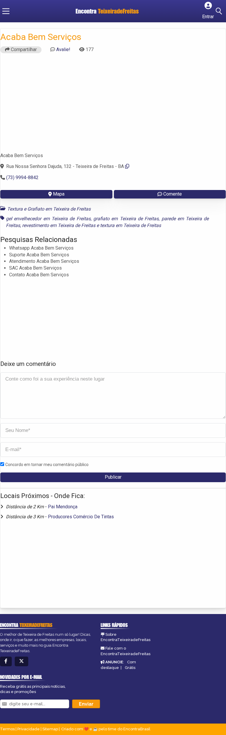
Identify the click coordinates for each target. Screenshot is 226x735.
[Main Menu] (6, 11)
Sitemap (50, 729)
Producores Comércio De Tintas (81, 516)
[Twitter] (21, 661)
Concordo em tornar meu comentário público (47, 464)
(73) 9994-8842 (22, 177)
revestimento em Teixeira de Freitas (58, 225)
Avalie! (63, 49)
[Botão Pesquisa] (219, 11)
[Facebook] (6, 661)
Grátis (130, 667)
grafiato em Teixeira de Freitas (126, 218)
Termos (7, 729)
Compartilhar (23, 49)
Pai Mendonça (62, 506)
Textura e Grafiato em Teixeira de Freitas (49, 209)
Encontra (107, 11)
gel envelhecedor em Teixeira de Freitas (48, 218)
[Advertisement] (113, 105)
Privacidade (28, 729)
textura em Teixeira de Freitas (130, 225)
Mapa (58, 194)
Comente (172, 194)
